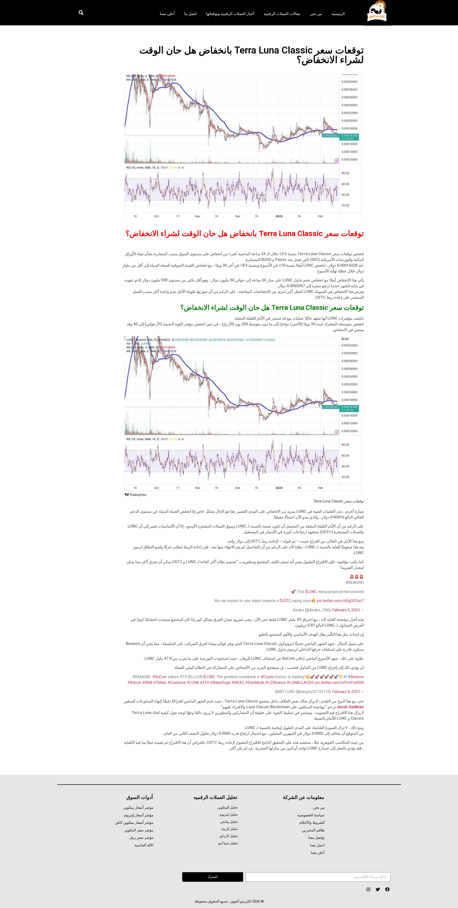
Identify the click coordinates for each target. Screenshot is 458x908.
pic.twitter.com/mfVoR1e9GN (339, 682)
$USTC (285, 600)
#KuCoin (159, 677)
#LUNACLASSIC (300, 682)
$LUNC (311, 591)
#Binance (356, 677)
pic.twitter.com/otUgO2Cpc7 (340, 600)
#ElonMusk (254, 682)
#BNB (147, 682)
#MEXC (237, 682)
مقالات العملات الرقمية (282, 13)
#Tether (160, 682)
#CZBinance (275, 682)
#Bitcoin (134, 682)
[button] (81, 12)
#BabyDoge (220, 682)
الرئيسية (338, 13)
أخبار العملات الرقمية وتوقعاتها (230, 13)
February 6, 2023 (346, 610)
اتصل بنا (190, 13)
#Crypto (267, 677)
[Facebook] (387, 889)
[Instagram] (368, 889)
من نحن (316, 13)
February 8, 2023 (346, 691)
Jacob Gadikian (350, 707)
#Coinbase (176, 682)
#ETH (204, 682)
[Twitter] (378, 889)
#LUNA (193, 682)
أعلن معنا (167, 13)
